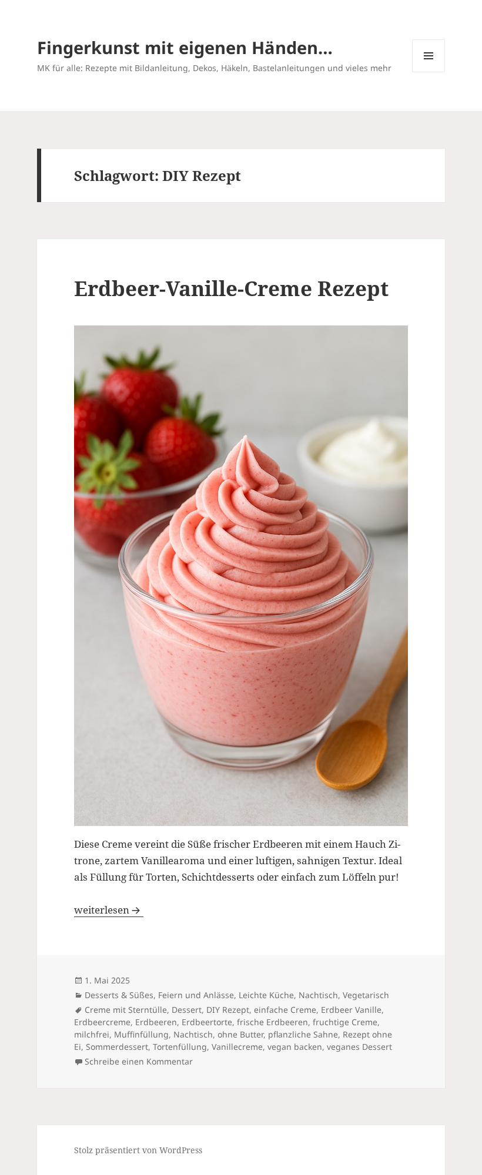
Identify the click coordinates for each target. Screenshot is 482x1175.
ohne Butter (240, 1034)
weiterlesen (108, 909)
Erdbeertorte (207, 1022)
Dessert (187, 1009)
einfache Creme (285, 1009)
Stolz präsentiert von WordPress (138, 1150)
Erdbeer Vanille (351, 1009)
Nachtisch (318, 995)
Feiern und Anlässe (196, 995)
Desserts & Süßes (119, 995)
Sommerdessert (117, 1046)
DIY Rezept (227, 1009)
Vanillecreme (237, 1046)
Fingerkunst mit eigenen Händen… (185, 47)
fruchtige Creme (345, 1022)
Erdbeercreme (102, 1022)
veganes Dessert (359, 1046)
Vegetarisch (366, 995)
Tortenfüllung (180, 1046)
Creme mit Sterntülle (126, 1009)
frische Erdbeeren (272, 1022)
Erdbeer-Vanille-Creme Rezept (231, 288)
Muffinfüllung (141, 1034)
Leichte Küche (266, 995)
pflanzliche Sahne (303, 1034)
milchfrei (91, 1034)
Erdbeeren (156, 1022)
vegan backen (294, 1046)
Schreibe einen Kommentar (139, 1061)
